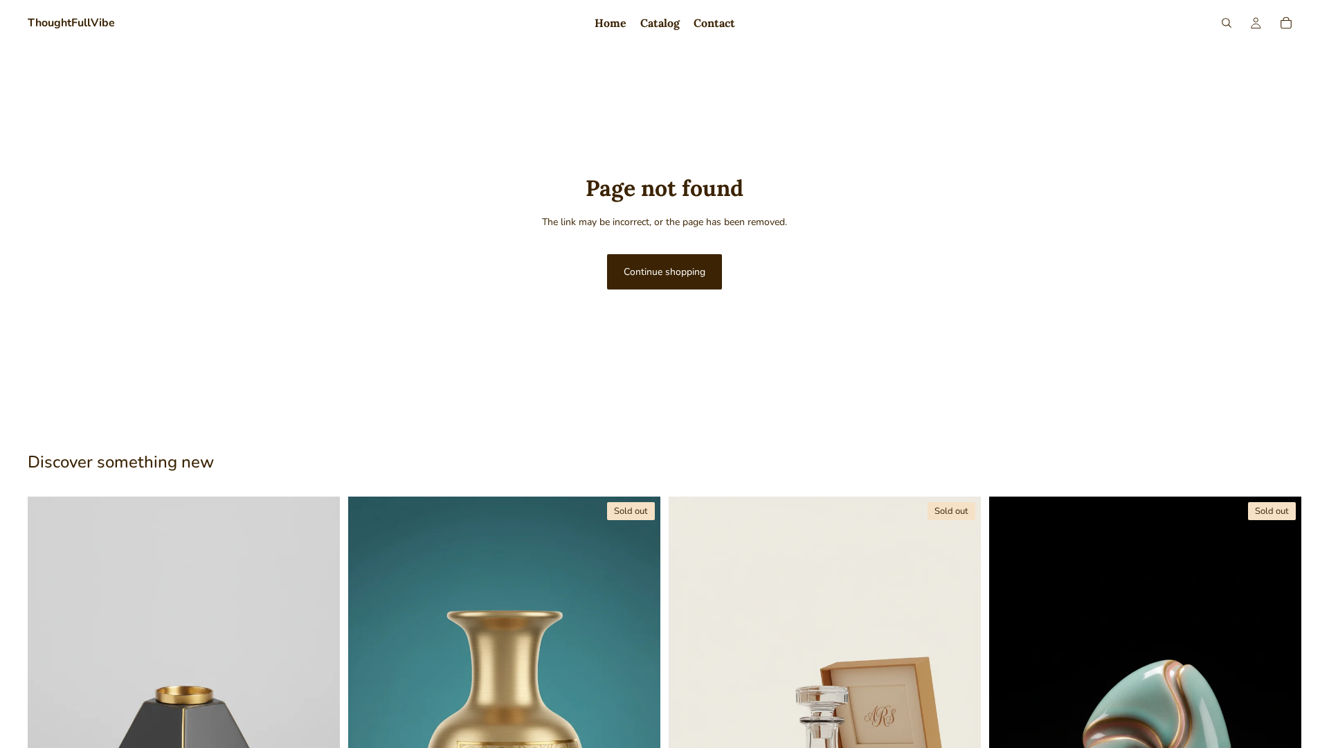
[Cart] (1286, 23)
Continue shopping (664, 271)
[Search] (1226, 23)
